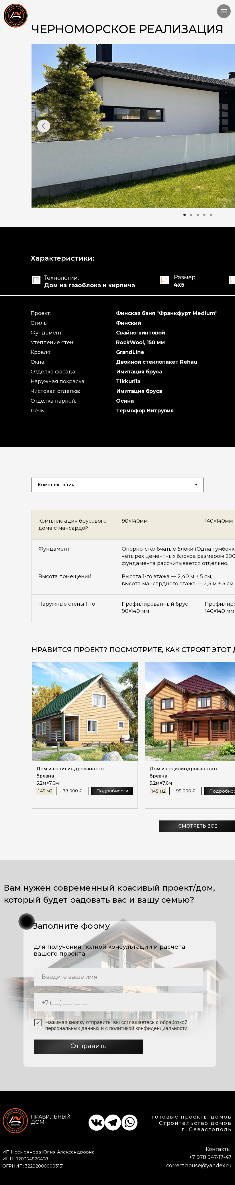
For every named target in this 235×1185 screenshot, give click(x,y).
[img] (16, 15)
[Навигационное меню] (224, 11)
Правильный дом (50, 1119)
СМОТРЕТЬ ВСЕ (197, 826)
